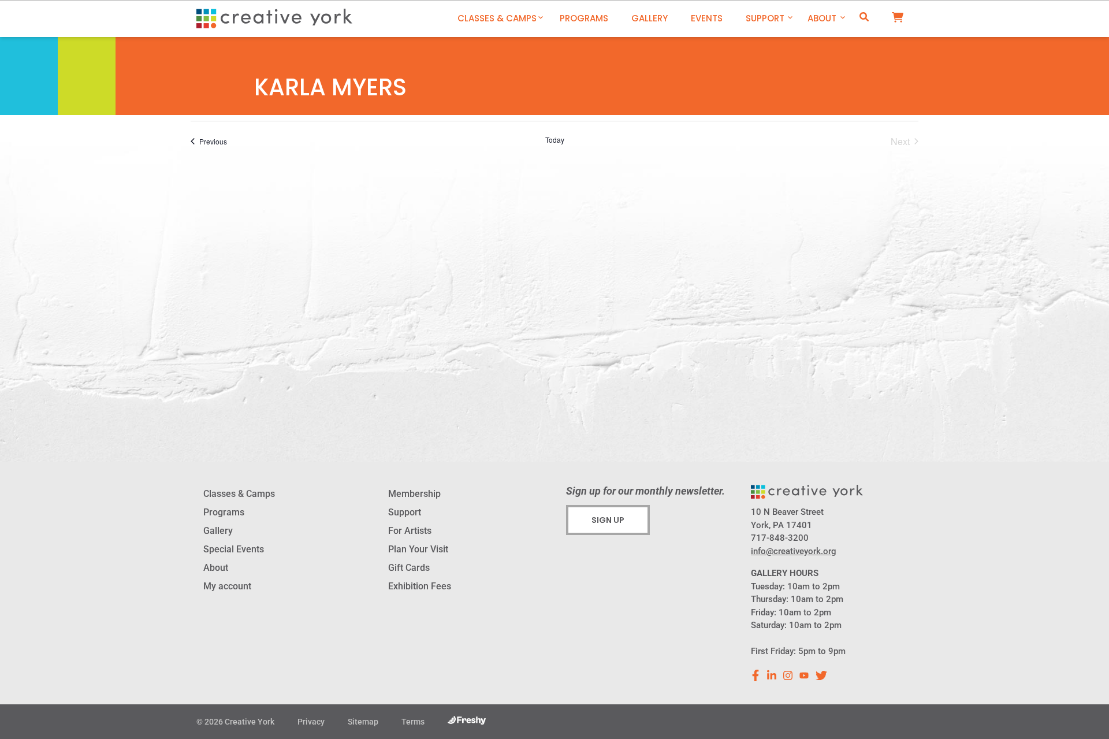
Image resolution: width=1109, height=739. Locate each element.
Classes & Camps (497, 18)
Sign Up (607, 520)
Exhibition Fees (419, 586)
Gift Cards (409, 567)
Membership (414, 493)
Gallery (649, 18)
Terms (413, 721)
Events (707, 18)
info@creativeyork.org (793, 551)
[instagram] (787, 675)
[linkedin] (771, 675)
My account (227, 586)
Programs (584, 18)
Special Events (233, 549)
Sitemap (363, 721)
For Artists (409, 530)
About (821, 18)
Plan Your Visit (418, 549)
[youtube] (804, 675)
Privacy (311, 721)
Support (765, 18)
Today (554, 139)
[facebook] (755, 675)
